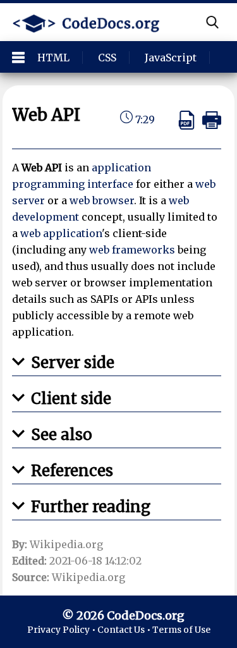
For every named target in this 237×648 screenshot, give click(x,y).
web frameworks (132, 249)
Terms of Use (181, 629)
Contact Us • (124, 629)
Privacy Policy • (62, 629)
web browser (102, 200)
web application (61, 233)
